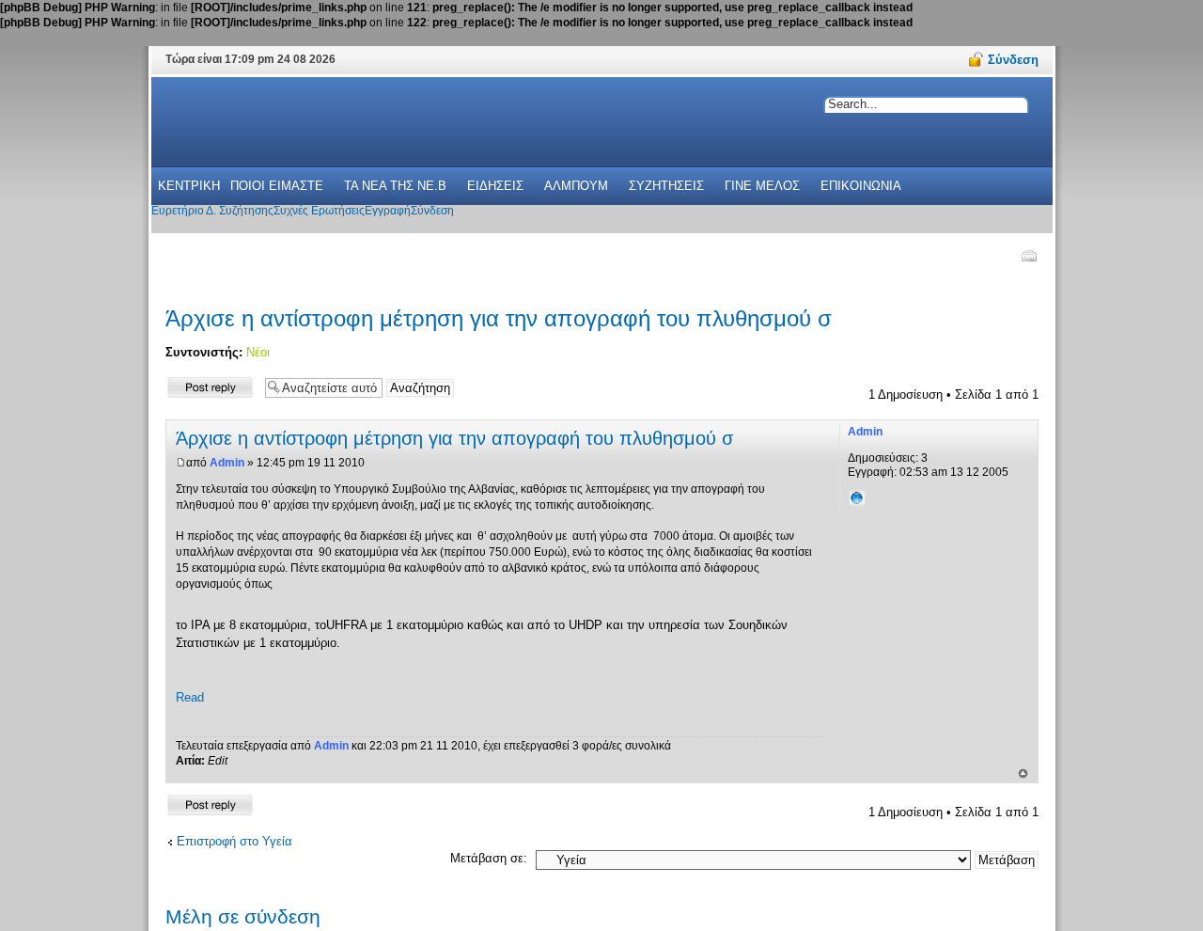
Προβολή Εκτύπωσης (1028, 255)
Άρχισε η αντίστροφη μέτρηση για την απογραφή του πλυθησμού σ (498, 318)
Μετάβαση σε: (488, 858)
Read (190, 697)
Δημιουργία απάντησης (196, 387)
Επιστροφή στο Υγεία (234, 841)
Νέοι (258, 352)
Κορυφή (1023, 773)
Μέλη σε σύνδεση (242, 916)
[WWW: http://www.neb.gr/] (857, 497)
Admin (227, 462)
